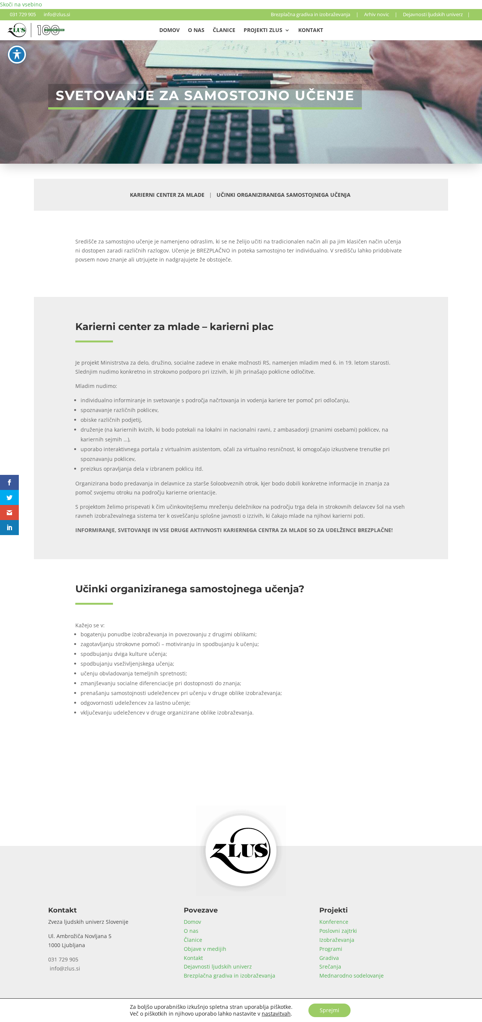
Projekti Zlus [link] (263, 30)
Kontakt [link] (310, 30)
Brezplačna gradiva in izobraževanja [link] (310, 14)
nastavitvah (276, 1013)
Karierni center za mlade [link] (167, 194)
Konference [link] (333, 921)
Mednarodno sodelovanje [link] (351, 975)
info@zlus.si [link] (55, 14)
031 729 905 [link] (22, 14)
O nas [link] (196, 30)
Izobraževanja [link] (336, 939)
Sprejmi (329, 1010)
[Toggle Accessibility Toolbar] (17, 55)
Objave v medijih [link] (205, 948)
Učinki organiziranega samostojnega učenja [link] (284, 194)
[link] (36, 35)
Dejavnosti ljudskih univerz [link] (433, 14)
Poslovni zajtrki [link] (338, 930)
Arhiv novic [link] (376, 14)
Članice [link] (224, 30)
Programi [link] (330, 948)
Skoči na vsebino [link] (21, 4)
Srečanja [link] (330, 966)
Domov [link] (169, 30)
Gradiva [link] (329, 957)
